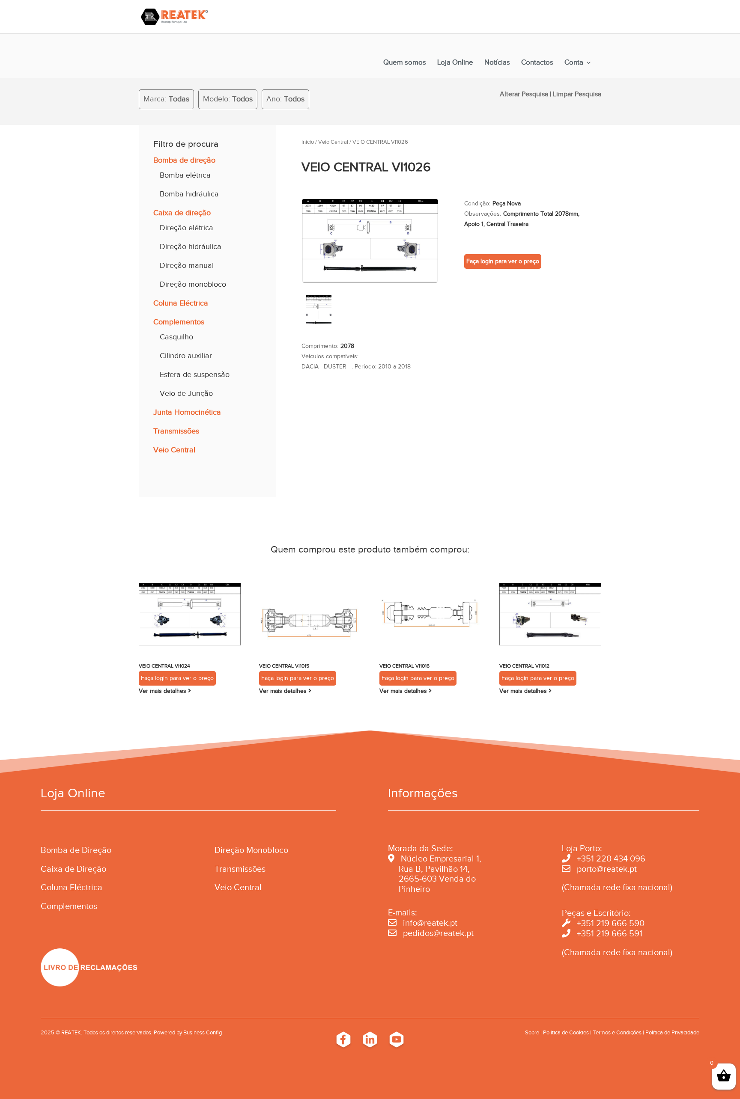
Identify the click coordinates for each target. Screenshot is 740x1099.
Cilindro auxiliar (186, 355)
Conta (573, 62)
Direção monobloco (193, 284)
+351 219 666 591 (609, 933)
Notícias (497, 62)
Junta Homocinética (187, 412)
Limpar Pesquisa (577, 94)
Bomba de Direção (76, 850)
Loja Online (455, 62)
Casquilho (176, 337)
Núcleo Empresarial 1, (441, 858)
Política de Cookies (566, 1032)
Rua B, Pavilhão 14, (429, 868)
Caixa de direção (182, 212)
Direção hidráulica (190, 246)
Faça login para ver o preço (502, 261)
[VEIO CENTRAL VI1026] (370, 280)
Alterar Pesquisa (524, 94)
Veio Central (174, 450)
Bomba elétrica (185, 175)
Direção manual (187, 265)
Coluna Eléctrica (180, 303)
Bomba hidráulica (189, 194)
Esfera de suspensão (195, 374)
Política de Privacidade (672, 1032)
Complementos (178, 322)
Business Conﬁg (202, 1032)
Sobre (532, 1032)
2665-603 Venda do (437, 878)
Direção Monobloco (251, 850)
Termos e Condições (617, 1032)
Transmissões (176, 431)
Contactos (537, 62)
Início (307, 142)
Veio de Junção (186, 393)
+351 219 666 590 (611, 923)
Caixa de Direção (73, 868)
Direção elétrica (186, 227)
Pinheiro (414, 889)
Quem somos (404, 62)
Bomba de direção (184, 160)
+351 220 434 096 (611, 858)
